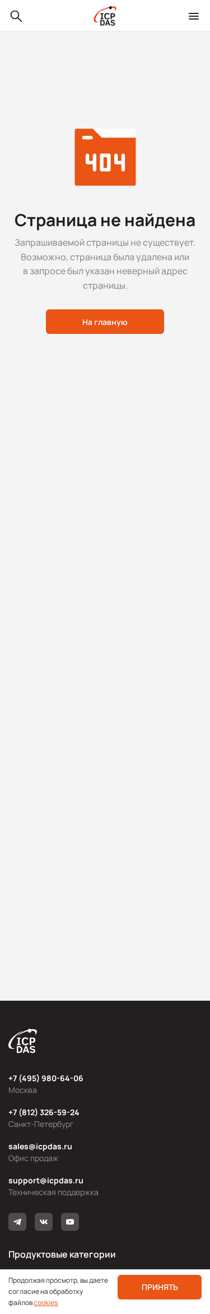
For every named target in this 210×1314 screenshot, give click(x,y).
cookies (46, 1302)
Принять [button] (160, 1287)
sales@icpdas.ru (40, 1146)
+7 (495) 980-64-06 (45, 1078)
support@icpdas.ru (45, 1180)
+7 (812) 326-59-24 (44, 1112)
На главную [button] (105, 322)
